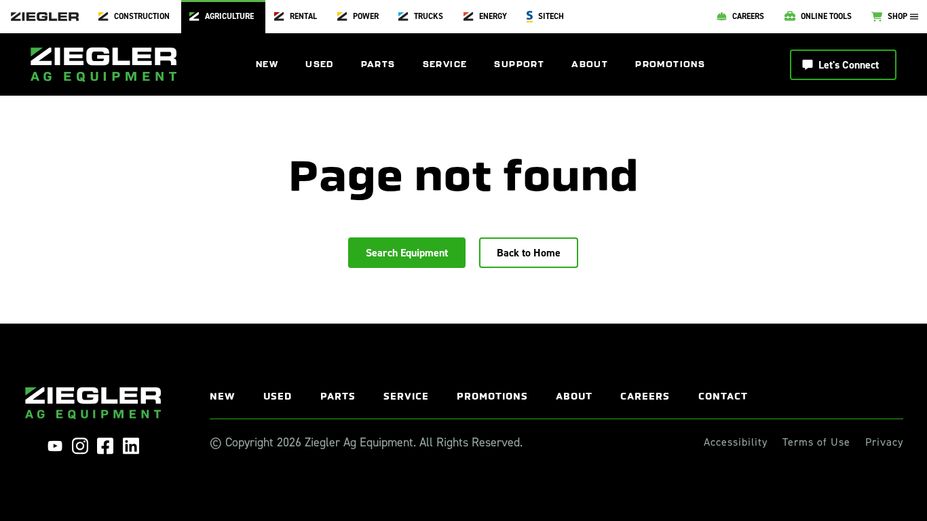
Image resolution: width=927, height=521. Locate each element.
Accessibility (736, 442)
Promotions (670, 64)
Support (519, 64)
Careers (645, 396)
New (267, 64)
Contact (723, 396)
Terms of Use (816, 442)
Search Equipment (407, 253)
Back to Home (529, 253)
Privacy (884, 442)
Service (445, 64)
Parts (378, 64)
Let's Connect (848, 65)
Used (319, 64)
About (589, 64)
